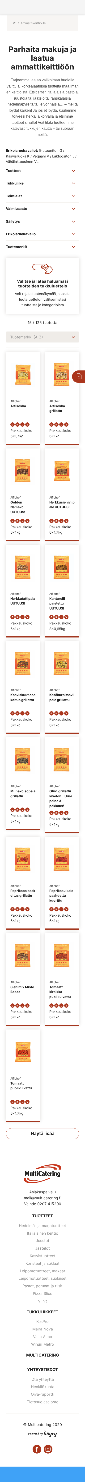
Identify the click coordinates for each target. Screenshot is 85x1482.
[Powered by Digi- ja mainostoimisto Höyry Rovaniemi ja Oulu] (42, 1433)
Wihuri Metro (42, 1344)
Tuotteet (42, 1216)
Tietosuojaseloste (42, 1401)
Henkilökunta (42, 1386)
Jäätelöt (42, 1248)
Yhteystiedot (42, 1369)
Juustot (42, 1240)
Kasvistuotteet (42, 1255)
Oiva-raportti (42, 1394)
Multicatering (42, 1355)
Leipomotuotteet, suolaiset (43, 1278)
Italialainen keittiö (42, 1233)
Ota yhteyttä (42, 1379)
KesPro (42, 1321)
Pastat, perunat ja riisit (42, 1285)
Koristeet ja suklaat (43, 1263)
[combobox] (42, 337)
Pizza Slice (42, 1293)
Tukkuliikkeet (42, 1312)
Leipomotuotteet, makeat (42, 1271)
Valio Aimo (42, 1336)
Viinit (42, 1301)
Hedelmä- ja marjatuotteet (42, 1225)
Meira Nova (42, 1329)
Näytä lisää (43, 1133)
